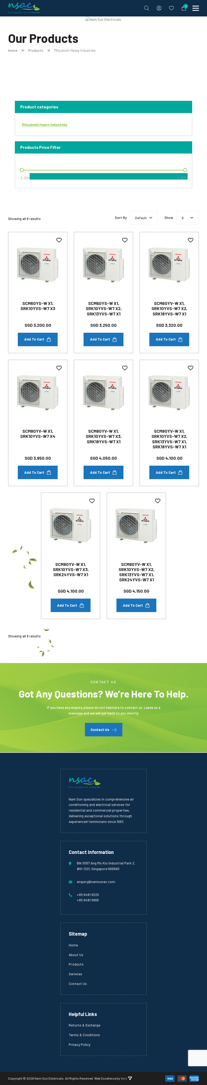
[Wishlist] (171, 8)
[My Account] (159, 8)
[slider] (22, 170)
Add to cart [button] (34, 339)
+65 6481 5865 (88, 900)
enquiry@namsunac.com (96, 882)
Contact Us (100, 729)
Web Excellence (105, 1078)
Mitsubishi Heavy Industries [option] (44, 124)
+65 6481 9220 (88, 894)
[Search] (147, 8)
